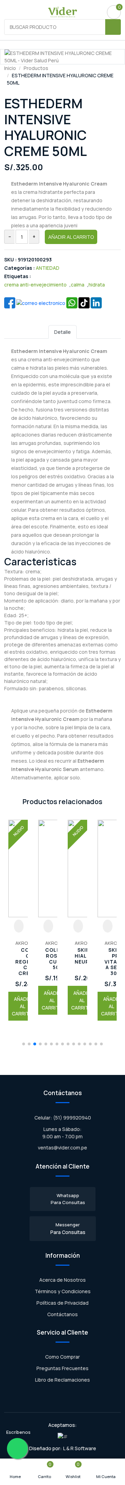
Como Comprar (62, 1356)
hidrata (97, 284)
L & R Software (79, 1448)
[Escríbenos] (17, 1448)
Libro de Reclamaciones (62, 1379)
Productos (36, 68)
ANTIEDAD (47, 268)
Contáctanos (62, 1314)
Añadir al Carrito (71, 237)
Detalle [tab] (62, 332)
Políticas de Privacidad (62, 1302)
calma (77, 284)
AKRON (23, 943)
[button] (23, 1044)
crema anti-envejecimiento (35, 284)
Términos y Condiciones (63, 1291)
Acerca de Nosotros (62, 1279)
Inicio (10, 68)
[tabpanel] (62, 564)
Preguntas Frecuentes (62, 1368)
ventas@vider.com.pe (62, 1147)
